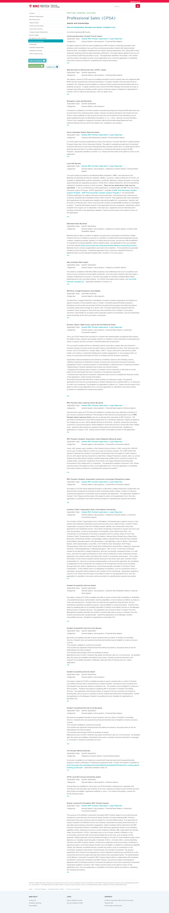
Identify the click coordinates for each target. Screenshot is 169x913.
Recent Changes (34, 34)
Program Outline (34, 22)
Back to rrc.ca (136, 1)
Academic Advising (35, 902)
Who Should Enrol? (34, 19)
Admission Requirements (36, 16)
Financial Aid (109, 902)
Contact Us (32, 900)
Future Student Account (74, 900)
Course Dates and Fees (35, 28)
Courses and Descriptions (36, 25)
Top (68, 62)
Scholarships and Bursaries (113, 905)
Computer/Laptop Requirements (38, 31)
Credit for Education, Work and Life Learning (119, 900)
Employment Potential (35, 50)
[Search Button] (138, 6)
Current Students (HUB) (75, 902)
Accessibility (33, 905)
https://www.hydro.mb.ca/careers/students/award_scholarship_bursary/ (109, 245)
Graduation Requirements (36, 47)
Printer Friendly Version (36, 53)
